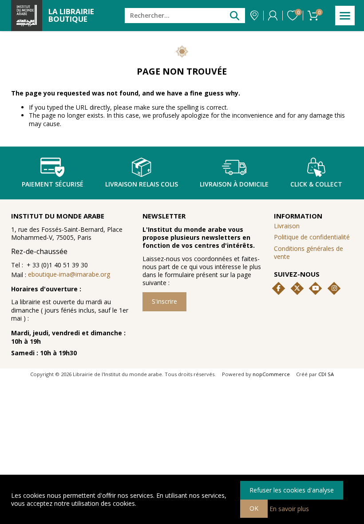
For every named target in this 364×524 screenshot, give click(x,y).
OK (253, 508)
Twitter (297, 288)
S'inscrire (164, 301)
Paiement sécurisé (52, 184)
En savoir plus (289, 508)
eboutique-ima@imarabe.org (69, 274)
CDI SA (326, 374)
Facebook (278, 288)
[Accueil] (26, 15)
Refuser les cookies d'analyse (291, 490)
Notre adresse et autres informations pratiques (254, 15)
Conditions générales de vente (308, 252)
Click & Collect (316, 184)
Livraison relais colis (141, 184)
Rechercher (234, 15)
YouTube (315, 288)
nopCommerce (271, 374)
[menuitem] (313, 252)
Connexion (272, 15)
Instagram (334, 288)
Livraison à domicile (234, 184)
